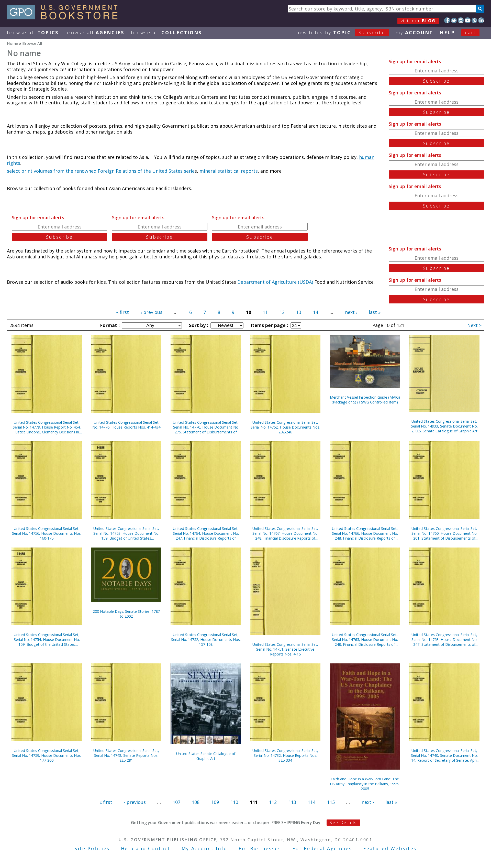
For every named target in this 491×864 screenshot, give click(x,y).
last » (375, 312)
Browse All (33, 32)
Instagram (461, 20)
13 (298, 312)
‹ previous (151, 312)
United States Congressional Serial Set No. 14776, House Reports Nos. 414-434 (126, 425)
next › (351, 312)
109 (215, 802)
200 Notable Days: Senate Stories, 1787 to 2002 (126, 614)
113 (292, 802)
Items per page (269, 325)
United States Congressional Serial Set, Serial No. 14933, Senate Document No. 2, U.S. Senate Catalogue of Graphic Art (444, 426)
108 (195, 802)
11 (265, 312)
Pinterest (474, 20)
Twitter (454, 20)
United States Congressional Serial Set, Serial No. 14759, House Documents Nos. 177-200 (47, 755)
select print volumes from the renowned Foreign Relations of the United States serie (101, 171)
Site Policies (92, 848)
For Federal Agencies (322, 848)
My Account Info (205, 848)
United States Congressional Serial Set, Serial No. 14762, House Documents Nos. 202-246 (285, 427)
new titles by (340, 32)
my (414, 32)
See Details (343, 822)
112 (273, 802)
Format (109, 325)
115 (331, 802)
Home (12, 43)
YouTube (468, 20)
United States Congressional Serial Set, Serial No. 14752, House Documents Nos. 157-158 (206, 639)
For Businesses (260, 848)
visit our (418, 21)
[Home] (64, 18)
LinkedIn (481, 20)
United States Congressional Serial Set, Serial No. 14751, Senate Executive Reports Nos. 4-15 (285, 649)
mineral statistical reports (228, 171)
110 (234, 802)
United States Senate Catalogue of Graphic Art (205, 756)
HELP (447, 32)
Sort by (198, 325)
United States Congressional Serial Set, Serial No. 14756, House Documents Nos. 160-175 (47, 533)
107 (176, 802)
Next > (474, 325)
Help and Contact (145, 848)
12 (282, 312)
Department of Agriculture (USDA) (275, 282)
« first (122, 312)
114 (311, 802)
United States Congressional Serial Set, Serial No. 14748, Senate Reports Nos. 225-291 (126, 755)
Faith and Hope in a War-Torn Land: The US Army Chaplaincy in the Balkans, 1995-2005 (364, 783)
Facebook (447, 20)
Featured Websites (390, 848)
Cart (470, 32)
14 (315, 312)
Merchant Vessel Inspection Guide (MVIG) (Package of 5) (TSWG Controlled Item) (365, 399)
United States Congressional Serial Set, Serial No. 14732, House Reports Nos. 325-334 (285, 755)
